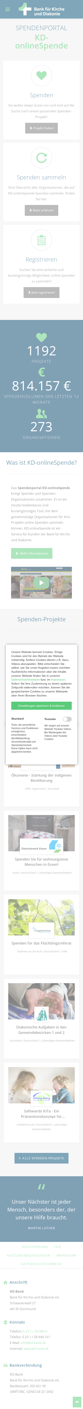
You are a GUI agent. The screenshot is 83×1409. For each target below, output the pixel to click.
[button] (41, 706)
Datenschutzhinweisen (25, 679)
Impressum (58, 679)
